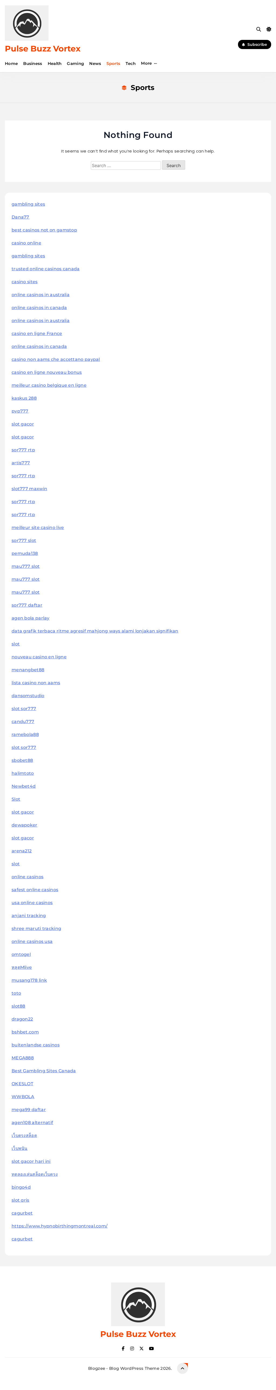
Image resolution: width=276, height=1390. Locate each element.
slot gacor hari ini (31, 1161)
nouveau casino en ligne (39, 656)
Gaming (75, 63)
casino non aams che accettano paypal (56, 359)
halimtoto (23, 773)
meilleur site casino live (38, 527)
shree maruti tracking (36, 928)
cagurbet (22, 1213)
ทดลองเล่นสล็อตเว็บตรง (35, 1174)
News (95, 63)
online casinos (27, 876)
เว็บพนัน (19, 1148)
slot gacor (23, 424)
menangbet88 (28, 669)
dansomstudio (28, 695)
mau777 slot (26, 566)
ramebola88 (25, 734)
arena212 (22, 850)
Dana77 (20, 217)
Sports (113, 63)
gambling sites (28, 204)
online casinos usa (32, 941)
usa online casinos (32, 902)
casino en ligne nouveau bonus (47, 372)
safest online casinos (35, 889)
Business (32, 63)
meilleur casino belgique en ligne (49, 385)
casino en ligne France (37, 333)
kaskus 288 (24, 398)
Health (55, 63)
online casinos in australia (41, 294)
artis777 (21, 462)
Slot (16, 799)
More (146, 63)
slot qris (20, 1200)
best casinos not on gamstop (44, 230)
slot (16, 643)
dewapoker (24, 825)
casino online (26, 243)
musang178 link (29, 980)
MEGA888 (23, 1057)
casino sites (25, 281)
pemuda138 (25, 553)
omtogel (21, 954)
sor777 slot (24, 540)
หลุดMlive (22, 967)
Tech (131, 63)
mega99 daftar (29, 1109)
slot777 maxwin (29, 488)
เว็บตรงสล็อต (24, 1135)
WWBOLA (23, 1096)
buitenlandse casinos (36, 1044)
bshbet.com (25, 1032)
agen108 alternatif (32, 1122)
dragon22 (22, 1019)
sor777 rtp (23, 449)
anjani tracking (29, 915)
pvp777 (20, 411)
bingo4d (21, 1187)
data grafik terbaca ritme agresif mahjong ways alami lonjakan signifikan (95, 631)
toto (16, 993)
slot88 (18, 1006)
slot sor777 (24, 708)
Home (11, 63)
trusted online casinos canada (46, 268)
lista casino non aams (36, 682)
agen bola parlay (31, 618)
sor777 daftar (27, 605)
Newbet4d (24, 786)
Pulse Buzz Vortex (43, 49)
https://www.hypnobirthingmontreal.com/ (60, 1226)
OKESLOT (22, 1083)
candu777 (23, 721)
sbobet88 (22, 760)
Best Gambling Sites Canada (44, 1070)
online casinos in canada (39, 307)
